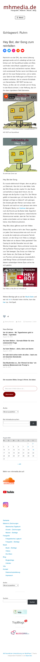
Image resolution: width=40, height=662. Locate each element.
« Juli (19, 464)
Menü (21, 17)
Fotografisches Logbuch (13, 539)
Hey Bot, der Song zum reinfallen (18, 44)
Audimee (22, 208)
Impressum (9, 575)
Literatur (8, 563)
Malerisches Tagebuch (13, 526)
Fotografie (6, 536)
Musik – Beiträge (11, 548)
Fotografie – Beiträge (12, 542)
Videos (8, 551)
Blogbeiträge (10, 560)
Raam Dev (29, 655)
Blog (4, 557)
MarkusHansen (9, 321)
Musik (19, 321)
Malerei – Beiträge (12, 533)
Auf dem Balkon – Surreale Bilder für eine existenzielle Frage (18, 342)
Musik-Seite (29, 296)
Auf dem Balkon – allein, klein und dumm (18, 349)
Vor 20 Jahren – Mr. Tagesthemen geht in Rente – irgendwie (18, 333)
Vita (4, 566)
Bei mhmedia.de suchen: (11, 419)
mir (10, 299)
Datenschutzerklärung (13, 572)
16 (33, 450)
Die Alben (9, 554)
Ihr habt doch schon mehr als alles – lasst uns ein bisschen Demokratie (20, 356)
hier (4, 302)
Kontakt (5, 569)
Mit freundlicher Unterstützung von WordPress (17, 653)
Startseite (6, 520)
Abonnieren (9, 394)
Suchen (5, 598)
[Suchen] (33, 423)
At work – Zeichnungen (13, 529)
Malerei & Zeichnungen (10, 523)
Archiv (5, 583)
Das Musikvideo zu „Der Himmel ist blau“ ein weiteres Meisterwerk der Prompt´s (19, 364)
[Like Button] (4, 316)
